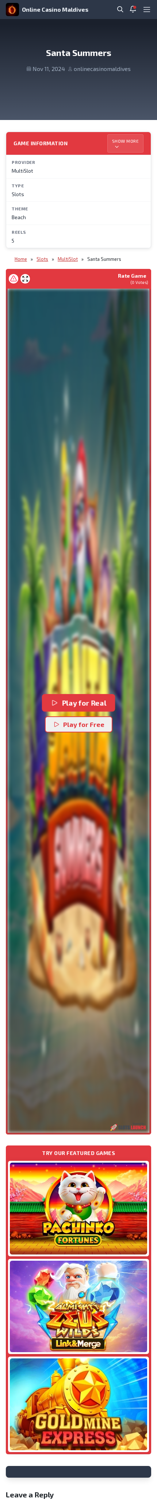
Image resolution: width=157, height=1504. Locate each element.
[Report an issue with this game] (13, 279)
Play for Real (84, 702)
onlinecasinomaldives (102, 68)
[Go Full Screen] (25, 279)
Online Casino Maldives (55, 9)
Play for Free (83, 724)
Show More (125, 140)
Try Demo (78, 1208)
